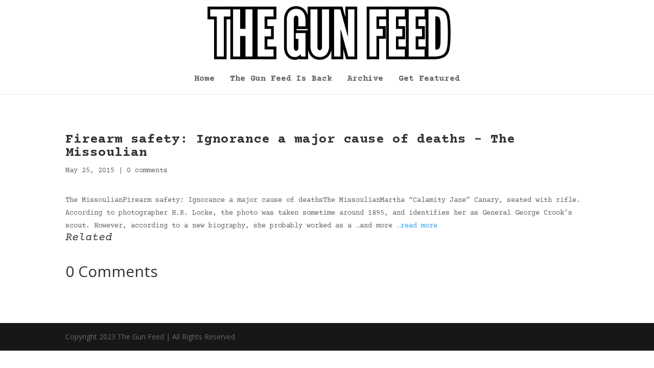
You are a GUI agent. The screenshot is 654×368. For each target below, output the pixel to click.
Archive (365, 79)
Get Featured (429, 79)
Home (204, 79)
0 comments (147, 171)
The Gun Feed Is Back (281, 79)
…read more (416, 226)
